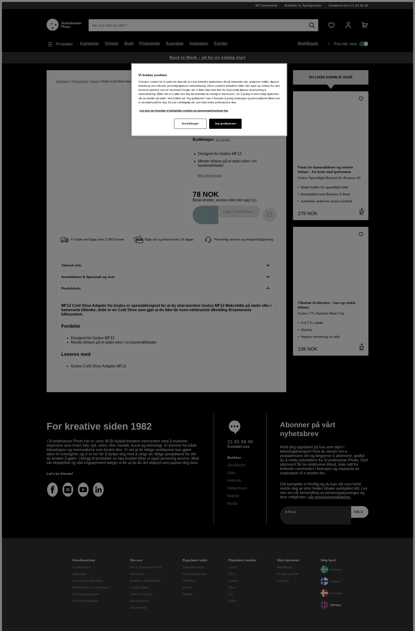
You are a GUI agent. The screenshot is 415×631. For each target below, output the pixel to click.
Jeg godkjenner (225, 123)
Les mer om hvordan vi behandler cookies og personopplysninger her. (184, 110)
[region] (209, 99)
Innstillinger (190, 123)
